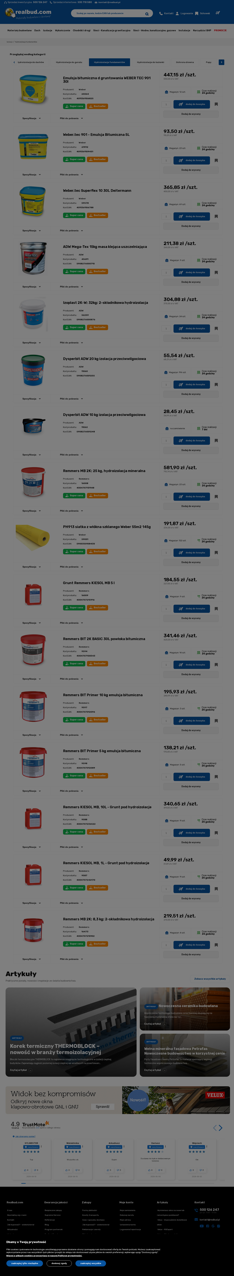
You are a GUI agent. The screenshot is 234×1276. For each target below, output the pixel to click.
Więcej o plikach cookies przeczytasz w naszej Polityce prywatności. (44, 1255)
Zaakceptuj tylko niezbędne (24, 1263)
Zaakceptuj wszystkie (90, 1263)
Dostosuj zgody (59, 1263)
